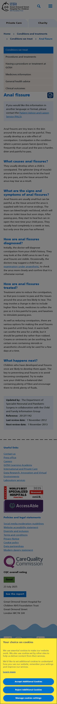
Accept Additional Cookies (28, 682)
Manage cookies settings (28, 698)
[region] (28, 671)
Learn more (9, 672)
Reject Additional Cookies (28, 690)
